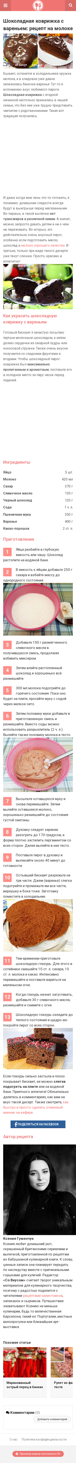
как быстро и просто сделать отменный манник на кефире (36, 1107)
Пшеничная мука (17, 514)
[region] (38, 157)
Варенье (10, 521)
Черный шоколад (17, 500)
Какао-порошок (16, 529)
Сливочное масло (18, 493)
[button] (5, 5)
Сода (7, 507)
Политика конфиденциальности (44, 1439)
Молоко (9, 479)
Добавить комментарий (52, 1419)
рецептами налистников (42, 1295)
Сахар (8, 486)
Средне (37, 64)
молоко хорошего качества (43, 245)
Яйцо (7, 472)
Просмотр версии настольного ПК (39, 1453)
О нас (14, 1439)
